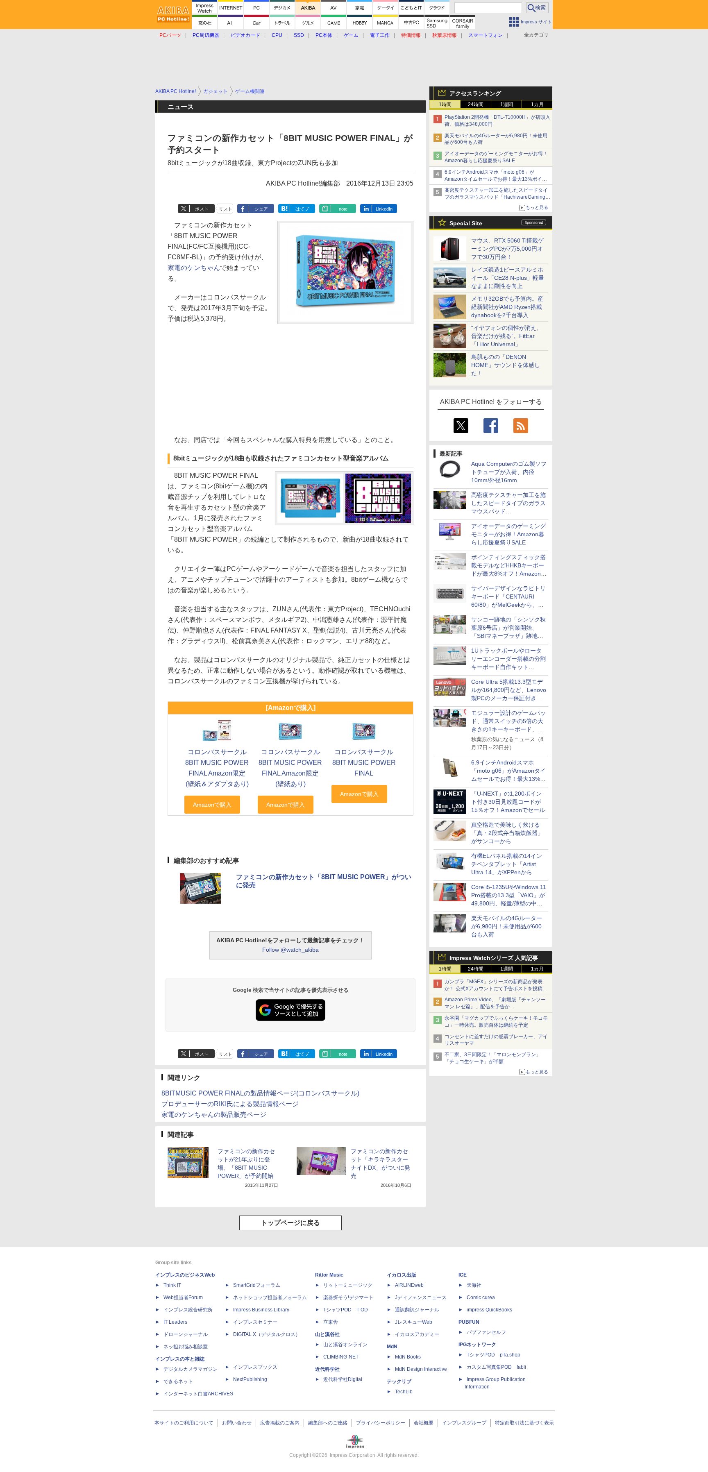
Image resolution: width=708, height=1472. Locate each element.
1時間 (445, 104)
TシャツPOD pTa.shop (493, 1355)
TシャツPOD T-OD (345, 1310)
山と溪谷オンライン (345, 1344)
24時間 (475, 104)
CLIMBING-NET (341, 1357)
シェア (261, 208)
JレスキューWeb (413, 1322)
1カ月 (537, 104)
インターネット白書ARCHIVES (198, 1394)
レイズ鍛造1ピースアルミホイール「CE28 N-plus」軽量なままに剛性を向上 (507, 277)
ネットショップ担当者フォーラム (270, 1297)
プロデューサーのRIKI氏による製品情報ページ (230, 1103)
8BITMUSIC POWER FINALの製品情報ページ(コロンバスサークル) (260, 1093)
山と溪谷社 (327, 1334)
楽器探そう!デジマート (348, 1297)
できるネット (178, 1381)
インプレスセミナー (255, 1322)
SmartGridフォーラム (256, 1285)
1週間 (506, 104)
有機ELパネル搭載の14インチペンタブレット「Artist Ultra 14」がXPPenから (506, 864)
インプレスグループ (464, 1423)
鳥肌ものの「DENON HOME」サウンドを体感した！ (505, 365)
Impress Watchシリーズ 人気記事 (493, 958)
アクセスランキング (475, 93)
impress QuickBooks (489, 1310)
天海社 (474, 1285)
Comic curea (481, 1297)
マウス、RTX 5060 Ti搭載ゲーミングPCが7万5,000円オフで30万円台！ (507, 248)
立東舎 (330, 1322)
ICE (462, 1275)
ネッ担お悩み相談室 (185, 1347)
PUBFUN (468, 1322)
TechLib (404, 1392)
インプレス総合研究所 (188, 1310)
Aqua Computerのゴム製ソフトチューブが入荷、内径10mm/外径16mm (509, 471)
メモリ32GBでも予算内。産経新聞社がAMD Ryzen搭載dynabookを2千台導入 (507, 306)
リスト (225, 208)
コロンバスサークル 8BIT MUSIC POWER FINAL (364, 762)
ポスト (202, 208)
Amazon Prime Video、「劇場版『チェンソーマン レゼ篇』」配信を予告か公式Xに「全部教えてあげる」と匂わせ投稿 (495, 1006)
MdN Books (408, 1357)
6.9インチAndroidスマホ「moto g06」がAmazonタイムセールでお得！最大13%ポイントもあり (496, 179)
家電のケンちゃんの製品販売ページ (213, 1114)
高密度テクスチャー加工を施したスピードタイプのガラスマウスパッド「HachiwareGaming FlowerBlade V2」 (496, 197)
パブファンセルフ (486, 1332)
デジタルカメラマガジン (190, 1369)
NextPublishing (250, 1379)
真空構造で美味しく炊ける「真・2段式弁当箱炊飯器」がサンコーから (507, 832)
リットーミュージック (347, 1285)
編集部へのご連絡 (327, 1423)
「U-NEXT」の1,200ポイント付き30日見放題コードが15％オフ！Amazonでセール (508, 801)
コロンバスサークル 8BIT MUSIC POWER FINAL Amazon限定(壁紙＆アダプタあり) (217, 767)
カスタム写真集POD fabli (496, 1367)
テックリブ (399, 1381)
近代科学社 (327, 1369)
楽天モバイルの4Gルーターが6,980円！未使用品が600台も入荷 (506, 926)
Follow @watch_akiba (290, 949)
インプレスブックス (255, 1367)
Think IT (172, 1285)
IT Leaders (175, 1322)
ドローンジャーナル (185, 1334)
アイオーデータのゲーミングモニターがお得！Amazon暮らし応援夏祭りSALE (508, 534)
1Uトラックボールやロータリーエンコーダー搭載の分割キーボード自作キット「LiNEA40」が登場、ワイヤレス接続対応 (508, 667)
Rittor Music (329, 1275)
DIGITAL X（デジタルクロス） (266, 1334)
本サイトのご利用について (183, 1423)
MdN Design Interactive (421, 1369)
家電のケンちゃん (194, 267)
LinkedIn (384, 208)
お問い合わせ (237, 1423)
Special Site (465, 223)
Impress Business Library (261, 1310)
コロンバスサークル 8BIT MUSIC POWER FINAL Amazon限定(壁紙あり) (290, 767)
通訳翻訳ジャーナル (417, 1310)
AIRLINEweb (409, 1285)
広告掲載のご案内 (280, 1423)
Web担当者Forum (183, 1297)
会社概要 (423, 1423)
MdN (392, 1347)
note (343, 208)
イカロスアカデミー (417, 1334)
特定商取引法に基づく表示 (524, 1423)
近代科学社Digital (342, 1379)
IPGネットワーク (477, 1344)
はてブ (302, 208)
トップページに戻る (290, 1222)
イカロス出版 (401, 1275)
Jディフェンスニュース (421, 1297)
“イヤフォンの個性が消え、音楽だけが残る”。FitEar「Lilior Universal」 (506, 335)
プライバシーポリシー (380, 1423)
